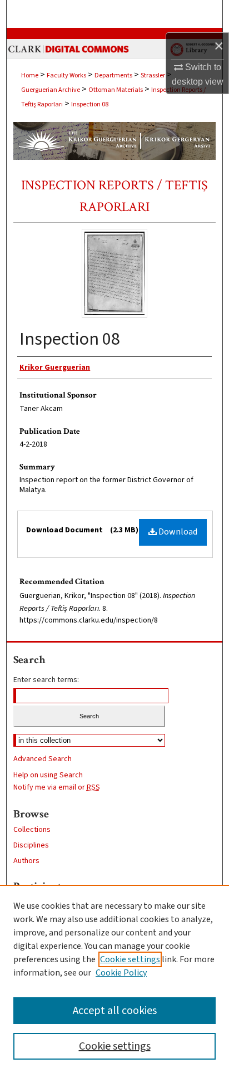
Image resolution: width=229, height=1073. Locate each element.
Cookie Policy (121, 973)
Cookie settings (130, 959)
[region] (114, 979)
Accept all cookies (115, 1010)
